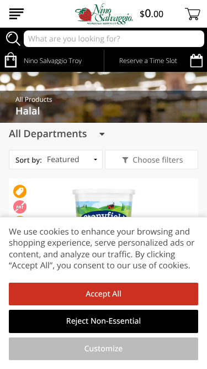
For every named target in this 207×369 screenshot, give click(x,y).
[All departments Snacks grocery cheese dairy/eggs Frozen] (56, 134)
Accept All (103, 294)
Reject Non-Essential (103, 321)
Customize (103, 349)
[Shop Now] (16, 14)
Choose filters (157, 160)
